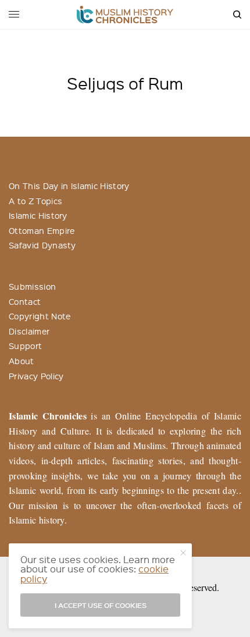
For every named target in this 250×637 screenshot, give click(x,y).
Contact (25, 301)
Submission (32, 286)
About (21, 360)
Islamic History (38, 215)
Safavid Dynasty (42, 245)
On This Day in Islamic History (69, 185)
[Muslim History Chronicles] (125, 14)
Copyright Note (39, 316)
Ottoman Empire (41, 230)
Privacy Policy (36, 376)
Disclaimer (29, 331)
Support (25, 345)
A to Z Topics (35, 200)
